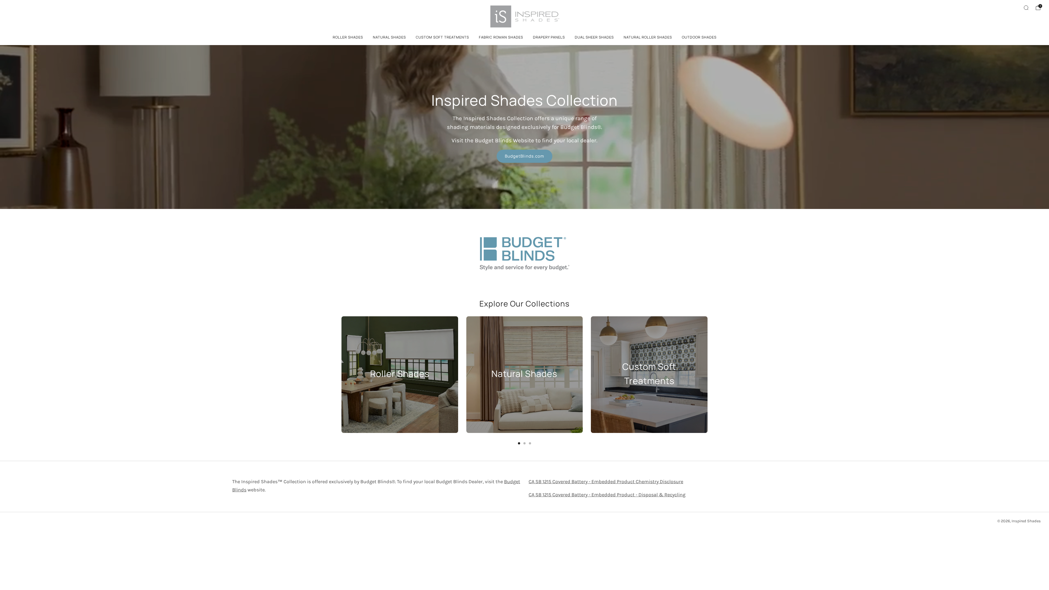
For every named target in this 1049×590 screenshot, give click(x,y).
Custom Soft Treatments (442, 37)
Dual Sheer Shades (594, 37)
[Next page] (707, 374)
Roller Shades (348, 37)
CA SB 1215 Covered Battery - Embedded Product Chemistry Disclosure (606, 482)
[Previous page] (341, 374)
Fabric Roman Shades (501, 37)
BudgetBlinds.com (524, 156)
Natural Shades (389, 37)
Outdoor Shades (699, 37)
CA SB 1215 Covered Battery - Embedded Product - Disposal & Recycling (607, 495)
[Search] (1026, 7)
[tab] (519, 443)
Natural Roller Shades (648, 37)
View (399, 395)
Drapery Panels (549, 37)
